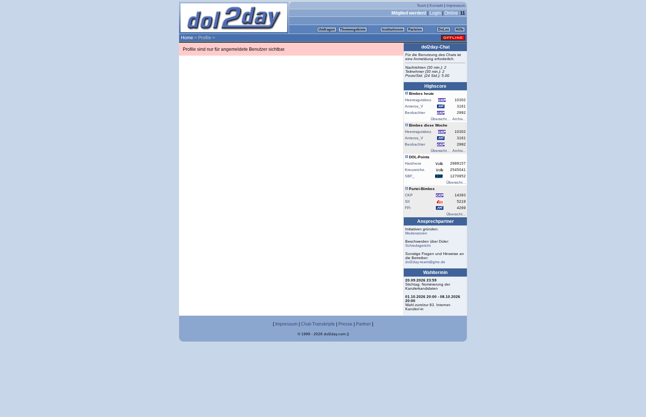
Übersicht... (440, 119)
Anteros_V (414, 106)
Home (187, 37)
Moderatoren (416, 233)
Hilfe (460, 29)
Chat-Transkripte (318, 324)
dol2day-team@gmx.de (425, 262)
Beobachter (415, 113)
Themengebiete (353, 29)
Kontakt (436, 5)
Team (421, 5)
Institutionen (392, 29)
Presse (345, 324)
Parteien (415, 29)
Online (451, 13)
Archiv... (459, 119)
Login (435, 13)
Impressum (455, 5)
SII (407, 201)
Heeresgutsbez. (418, 100)
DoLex (443, 29)
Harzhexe (413, 163)
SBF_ (410, 176)
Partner (363, 324)
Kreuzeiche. (415, 170)
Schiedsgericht (418, 245)
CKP (409, 195)
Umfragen (327, 29)
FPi (407, 208)
